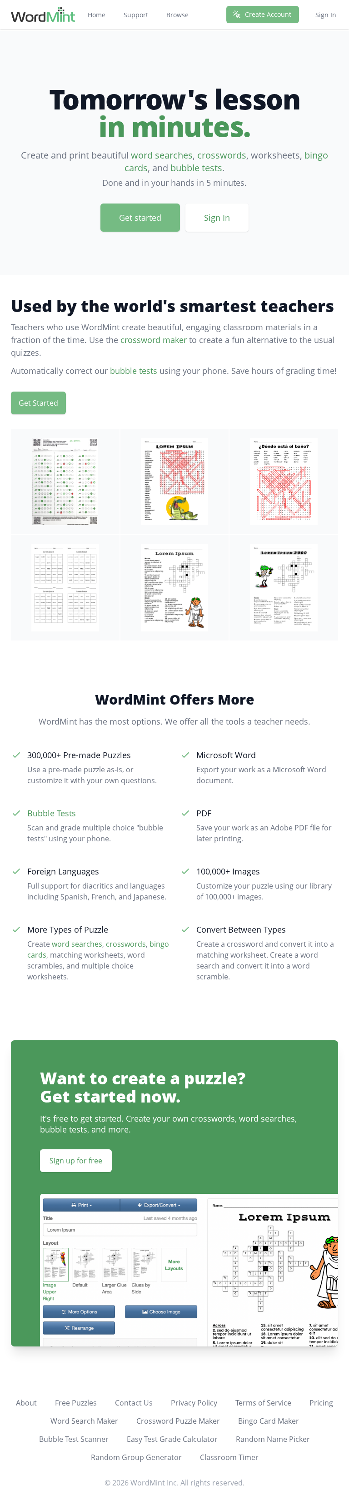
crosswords (221, 155)
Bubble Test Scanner (74, 1439)
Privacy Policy (194, 1403)
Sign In (325, 14)
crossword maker (153, 339)
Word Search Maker (84, 1421)
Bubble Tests (51, 813)
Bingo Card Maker (268, 1421)
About (26, 1403)
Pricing (321, 1403)
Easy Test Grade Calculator (172, 1439)
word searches (162, 155)
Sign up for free (76, 1161)
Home (96, 14)
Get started (140, 217)
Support (136, 14)
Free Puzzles (76, 1403)
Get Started (38, 403)
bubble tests (196, 168)
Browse (177, 14)
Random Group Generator (136, 1457)
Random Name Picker (273, 1439)
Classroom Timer (229, 1457)
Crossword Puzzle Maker (178, 1421)
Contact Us (134, 1403)
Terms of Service (263, 1403)
